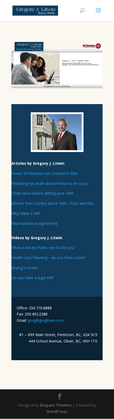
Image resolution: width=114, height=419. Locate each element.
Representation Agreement (34, 223)
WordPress (57, 411)
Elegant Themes (56, 405)
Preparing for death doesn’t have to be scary (49, 183)
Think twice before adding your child (42, 193)
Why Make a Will (25, 213)
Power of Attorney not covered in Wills (44, 173)
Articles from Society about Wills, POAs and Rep (52, 203)
